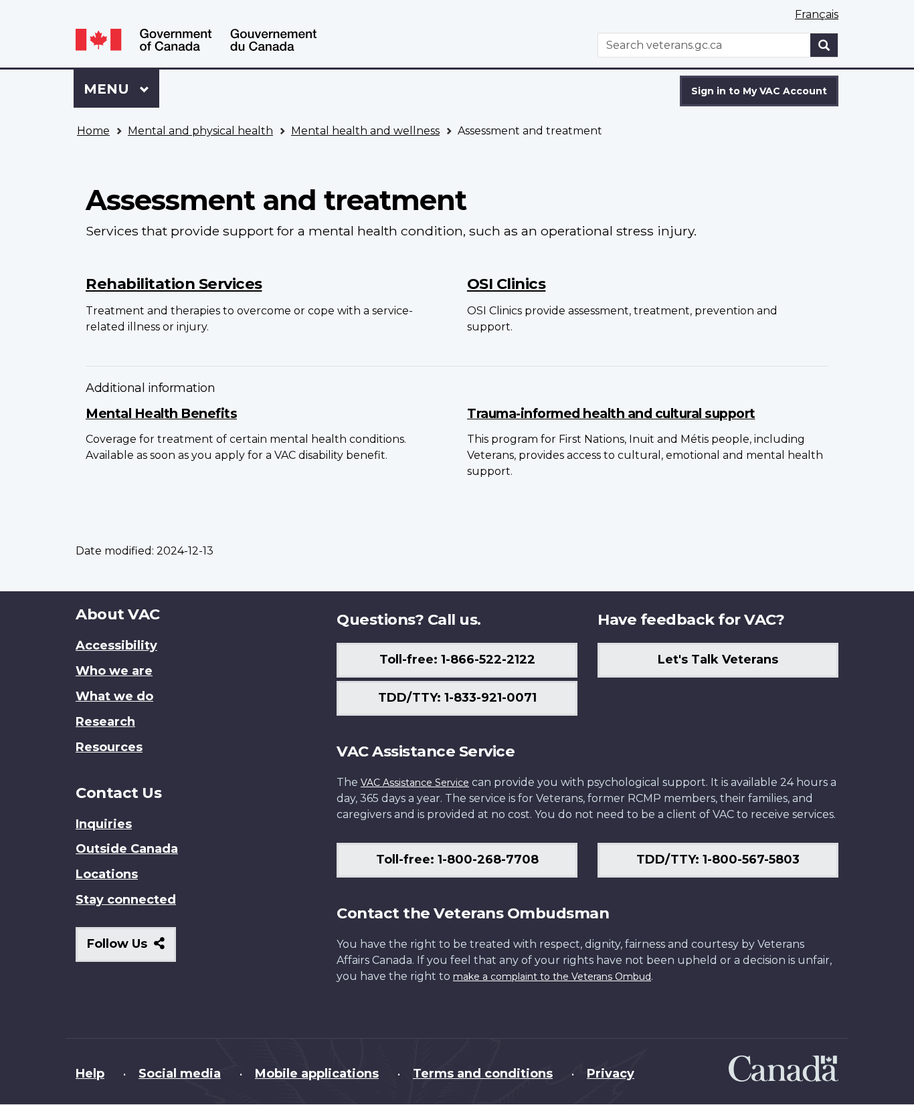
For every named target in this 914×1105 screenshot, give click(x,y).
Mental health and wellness (365, 130)
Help (90, 1073)
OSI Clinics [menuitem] (506, 283)
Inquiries (104, 824)
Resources (109, 747)
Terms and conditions (483, 1073)
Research (105, 721)
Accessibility (116, 645)
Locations (107, 874)
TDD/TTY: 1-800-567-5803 (718, 859)
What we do (114, 696)
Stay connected (126, 899)
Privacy (610, 1073)
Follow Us (131, 949)
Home (93, 130)
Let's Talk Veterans (718, 659)
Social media (180, 1073)
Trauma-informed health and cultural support (611, 413)
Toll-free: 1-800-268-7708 (457, 859)
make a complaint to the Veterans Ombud (552, 977)
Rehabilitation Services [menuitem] (174, 283)
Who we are (114, 671)
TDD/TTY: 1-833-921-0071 (457, 697)
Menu (108, 89)
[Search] (824, 45)
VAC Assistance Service (415, 783)
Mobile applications (317, 1073)
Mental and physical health (200, 130)
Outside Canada (127, 848)
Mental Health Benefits (161, 413)
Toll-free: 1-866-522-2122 (457, 659)
